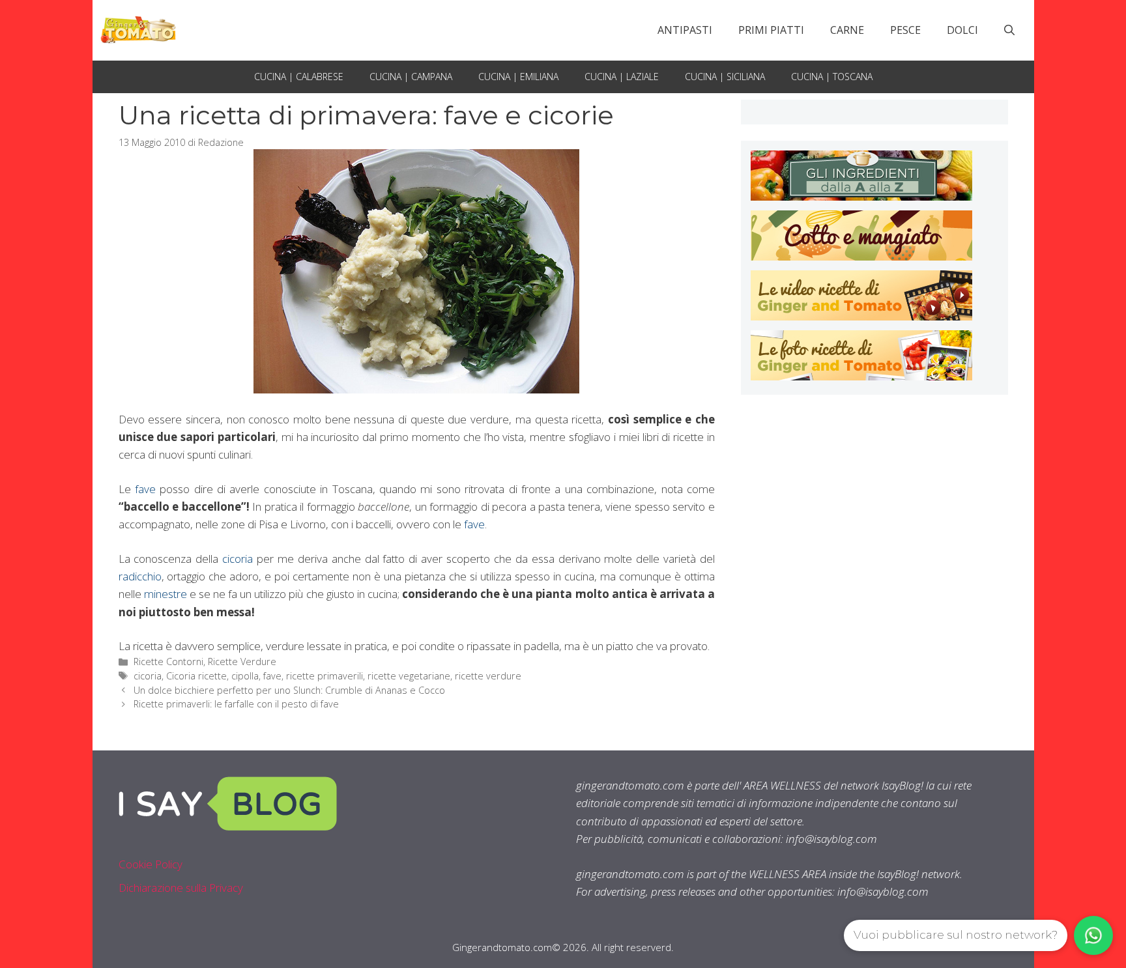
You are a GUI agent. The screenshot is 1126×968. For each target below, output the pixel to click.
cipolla (245, 676)
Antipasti (684, 30)
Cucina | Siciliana (725, 76)
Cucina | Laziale (622, 76)
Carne (847, 30)
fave (145, 488)
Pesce (905, 30)
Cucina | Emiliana (518, 76)
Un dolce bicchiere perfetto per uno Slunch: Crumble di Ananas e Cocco (289, 690)
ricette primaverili (324, 676)
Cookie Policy (150, 864)
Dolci (962, 30)
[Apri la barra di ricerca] (1009, 30)
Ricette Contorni (168, 661)
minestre (165, 593)
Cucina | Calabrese (298, 76)
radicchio (140, 576)
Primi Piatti (771, 30)
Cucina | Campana (410, 76)
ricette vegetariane (409, 676)
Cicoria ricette (196, 676)
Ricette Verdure (242, 661)
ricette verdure (488, 676)
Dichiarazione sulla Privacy (181, 887)
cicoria (237, 558)
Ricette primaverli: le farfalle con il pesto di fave (236, 704)
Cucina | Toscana (832, 76)
